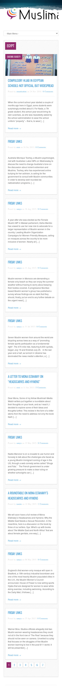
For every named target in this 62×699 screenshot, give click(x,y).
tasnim (19, 504)
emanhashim (22, 91)
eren (18, 147)
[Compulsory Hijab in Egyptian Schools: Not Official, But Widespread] (31, 74)
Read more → (14, 128)
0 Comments (48, 91)
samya (19, 209)
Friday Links (15, 141)
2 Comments (43, 504)
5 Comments (41, 387)
